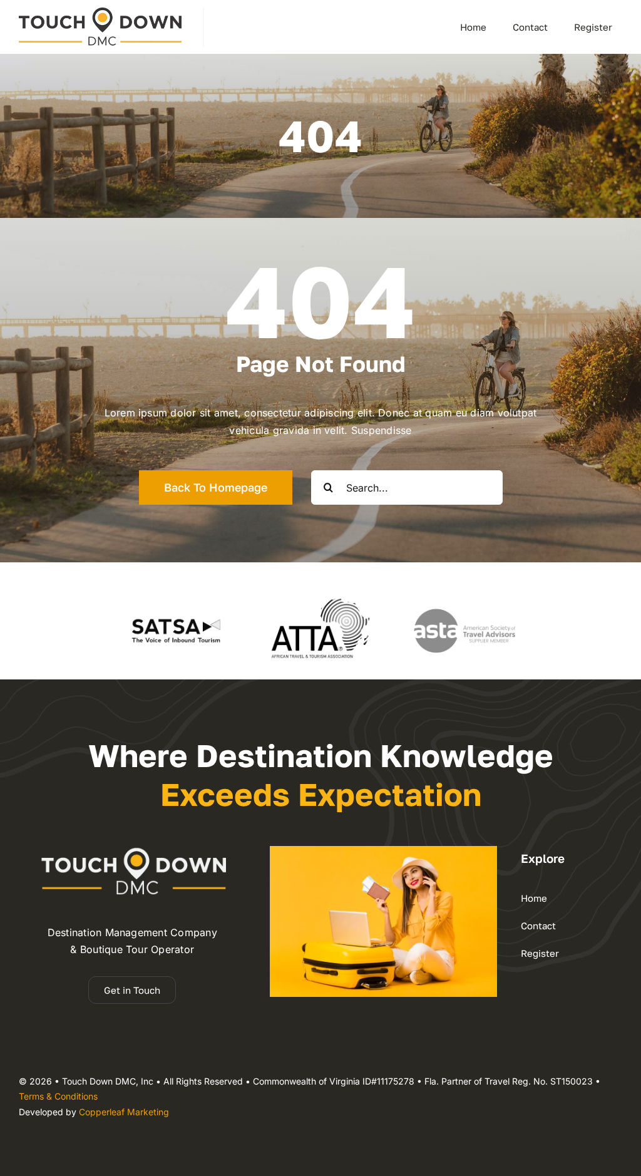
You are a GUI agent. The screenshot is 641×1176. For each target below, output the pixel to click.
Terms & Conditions (58, 1096)
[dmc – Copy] (100, 12)
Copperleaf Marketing (124, 1111)
